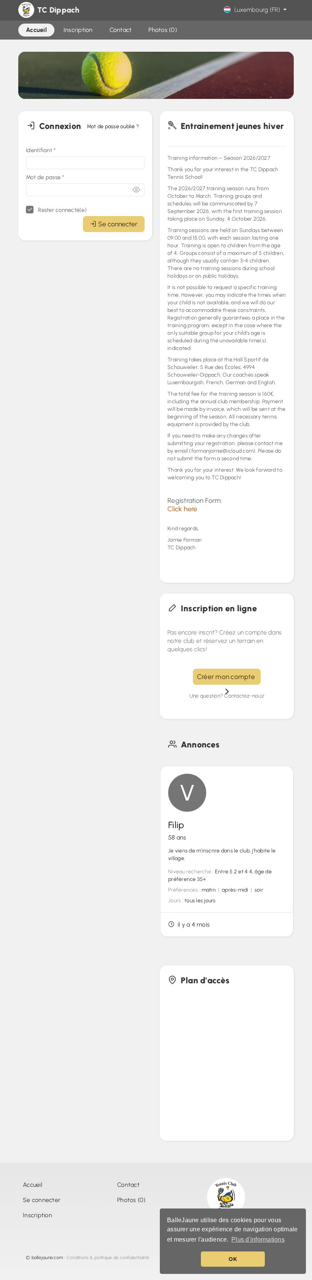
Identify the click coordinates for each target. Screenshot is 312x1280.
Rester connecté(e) (62, 210)
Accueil (32, 1184)
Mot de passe (45, 177)
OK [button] (233, 1259)
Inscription (37, 1215)
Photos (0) (131, 1200)
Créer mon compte (226, 677)
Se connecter (117, 224)
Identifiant (41, 150)
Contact (128, 1184)
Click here (182, 509)
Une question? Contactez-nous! (226, 696)
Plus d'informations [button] (258, 1239)
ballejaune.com (48, 1257)
